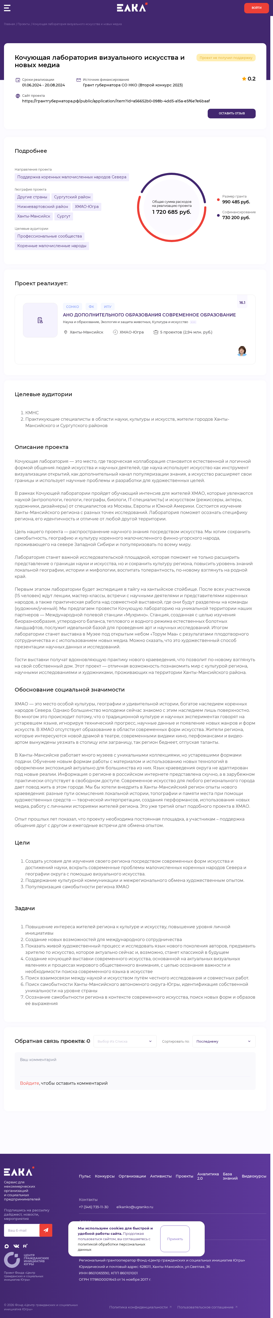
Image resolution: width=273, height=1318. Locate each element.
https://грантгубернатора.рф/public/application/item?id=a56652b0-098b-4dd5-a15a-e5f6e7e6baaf (116, 101)
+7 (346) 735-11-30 (94, 1207)
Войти (257, 8)
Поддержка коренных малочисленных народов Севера (71, 177)
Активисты (161, 1176)
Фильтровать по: (77, 1041)
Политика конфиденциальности (138, 1307)
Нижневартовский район (42, 206)
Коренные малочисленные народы (51, 245)
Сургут (63, 216)
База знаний (230, 1176)
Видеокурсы (254, 1176)
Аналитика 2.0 (208, 1176)
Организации (132, 1176)
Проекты (24, 24)
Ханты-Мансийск (33, 216)
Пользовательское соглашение (205, 1307)
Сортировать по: (176, 1041)
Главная (9, 24)
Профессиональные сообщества (49, 236)
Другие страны (32, 197)
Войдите (29, 1083)
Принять (175, 1239)
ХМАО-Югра (87, 206)
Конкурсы (105, 1176)
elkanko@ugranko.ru (135, 1207)
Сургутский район (72, 197)
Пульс (85, 1176)
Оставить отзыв (232, 113)
